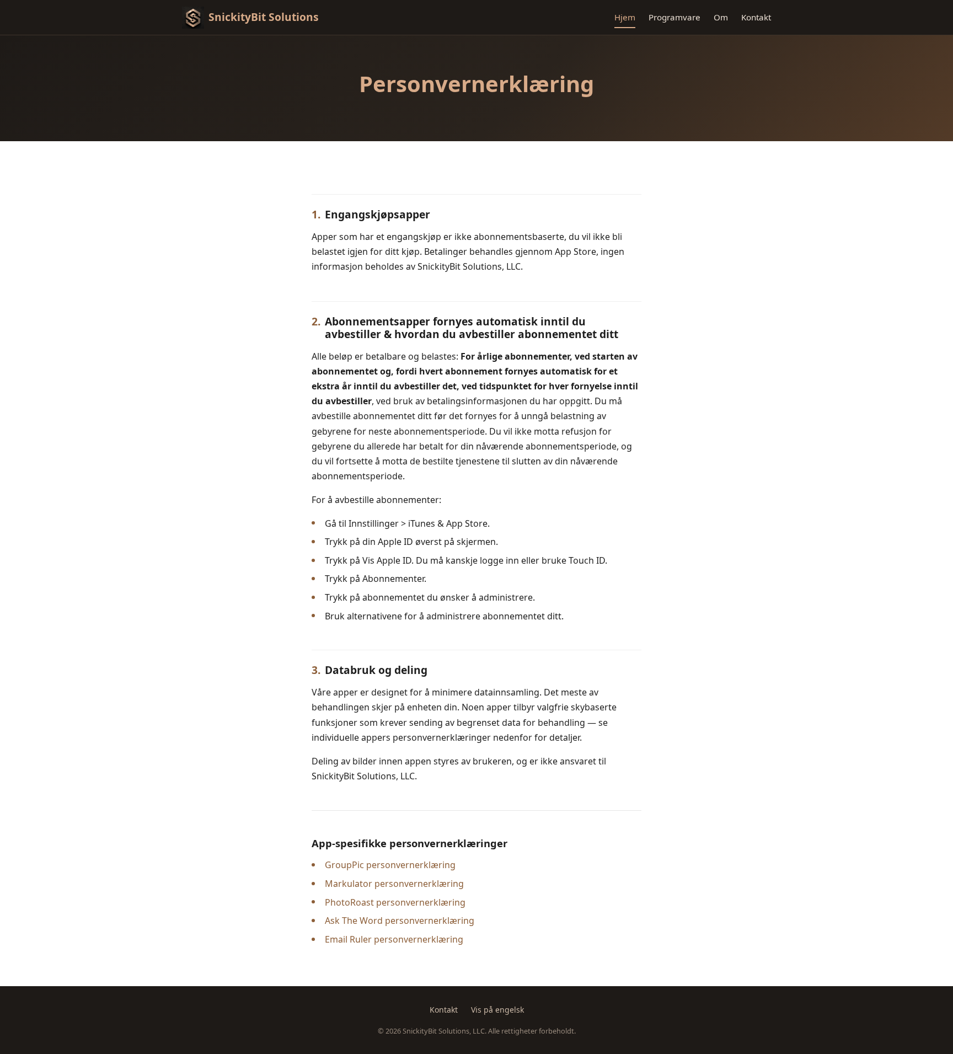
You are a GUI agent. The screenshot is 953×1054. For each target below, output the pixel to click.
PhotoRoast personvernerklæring (395, 902)
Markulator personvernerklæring (394, 884)
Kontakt (756, 17)
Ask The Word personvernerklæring (399, 920)
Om (721, 17)
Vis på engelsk (497, 1009)
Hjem (624, 17)
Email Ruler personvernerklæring (394, 939)
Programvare (674, 17)
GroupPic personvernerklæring (390, 865)
